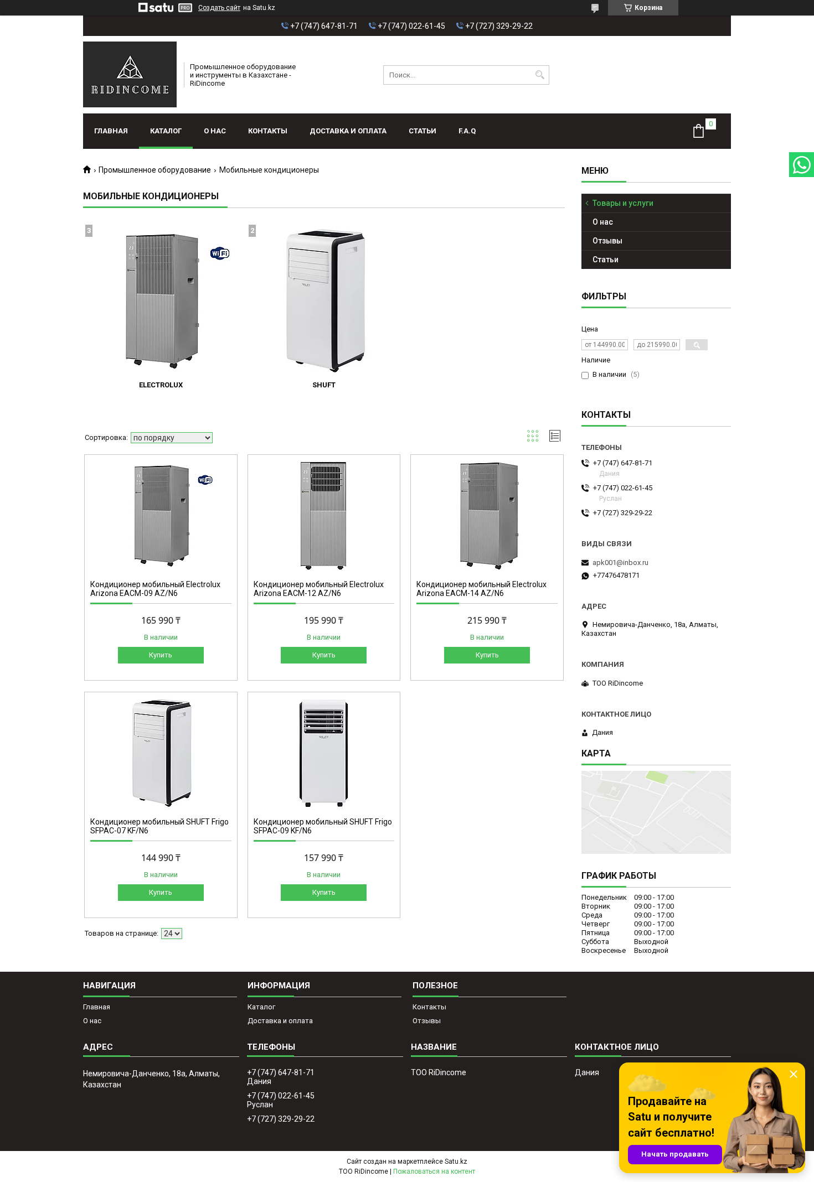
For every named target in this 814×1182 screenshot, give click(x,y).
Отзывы (607, 240)
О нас (215, 131)
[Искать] (539, 75)
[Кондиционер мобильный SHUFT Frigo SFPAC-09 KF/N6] (324, 753)
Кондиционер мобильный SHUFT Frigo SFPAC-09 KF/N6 (323, 826)
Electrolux (161, 385)
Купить (160, 655)
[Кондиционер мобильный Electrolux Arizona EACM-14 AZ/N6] (487, 515)
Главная (111, 131)
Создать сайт (219, 8)
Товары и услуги (623, 203)
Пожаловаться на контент (434, 1171)
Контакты (267, 131)
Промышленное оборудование (155, 169)
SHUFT (324, 385)
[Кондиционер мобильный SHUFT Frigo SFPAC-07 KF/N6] (160, 753)
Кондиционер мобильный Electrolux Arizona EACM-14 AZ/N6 (481, 589)
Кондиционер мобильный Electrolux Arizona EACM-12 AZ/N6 (319, 589)
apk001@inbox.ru (620, 562)
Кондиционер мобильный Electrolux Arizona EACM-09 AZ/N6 (155, 589)
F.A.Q (467, 131)
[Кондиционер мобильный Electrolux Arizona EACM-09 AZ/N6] (160, 515)
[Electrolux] (160, 301)
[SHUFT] (324, 301)
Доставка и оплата (348, 131)
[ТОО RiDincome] (130, 75)
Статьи (422, 131)
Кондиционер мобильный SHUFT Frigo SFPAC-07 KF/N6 (159, 826)
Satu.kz (456, 1161)
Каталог (166, 131)
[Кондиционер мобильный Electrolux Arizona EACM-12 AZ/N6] (324, 515)
